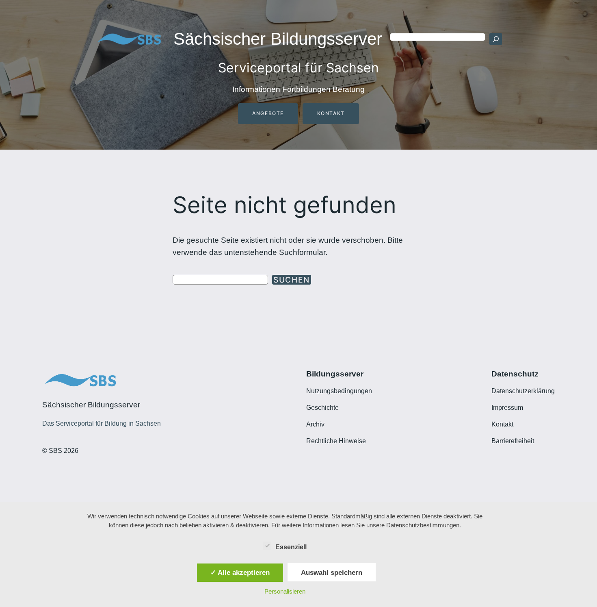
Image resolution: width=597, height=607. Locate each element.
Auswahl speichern (331, 572)
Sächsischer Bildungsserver (277, 38)
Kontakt (331, 113)
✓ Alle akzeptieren (240, 572)
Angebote (268, 113)
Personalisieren (284, 591)
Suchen (291, 280)
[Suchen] (495, 39)
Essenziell (291, 547)
